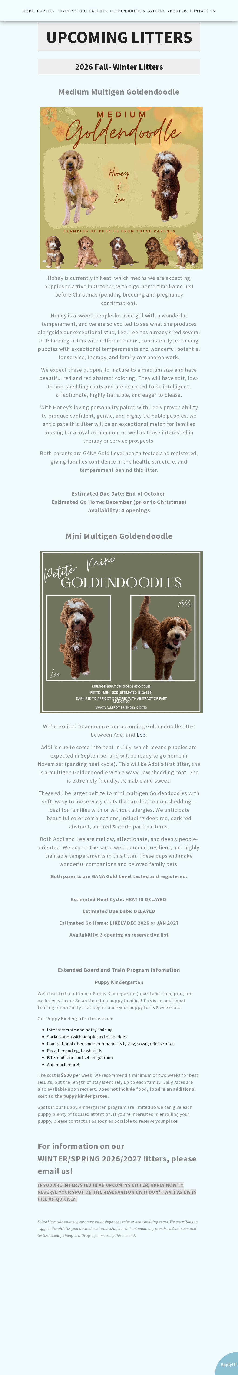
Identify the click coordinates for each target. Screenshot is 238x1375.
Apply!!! (229, 1364)
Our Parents (93, 11)
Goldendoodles (127, 11)
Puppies (46, 11)
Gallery (156, 11)
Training (67, 11)
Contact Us (202, 11)
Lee (141, 734)
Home (29, 11)
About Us (177, 11)
